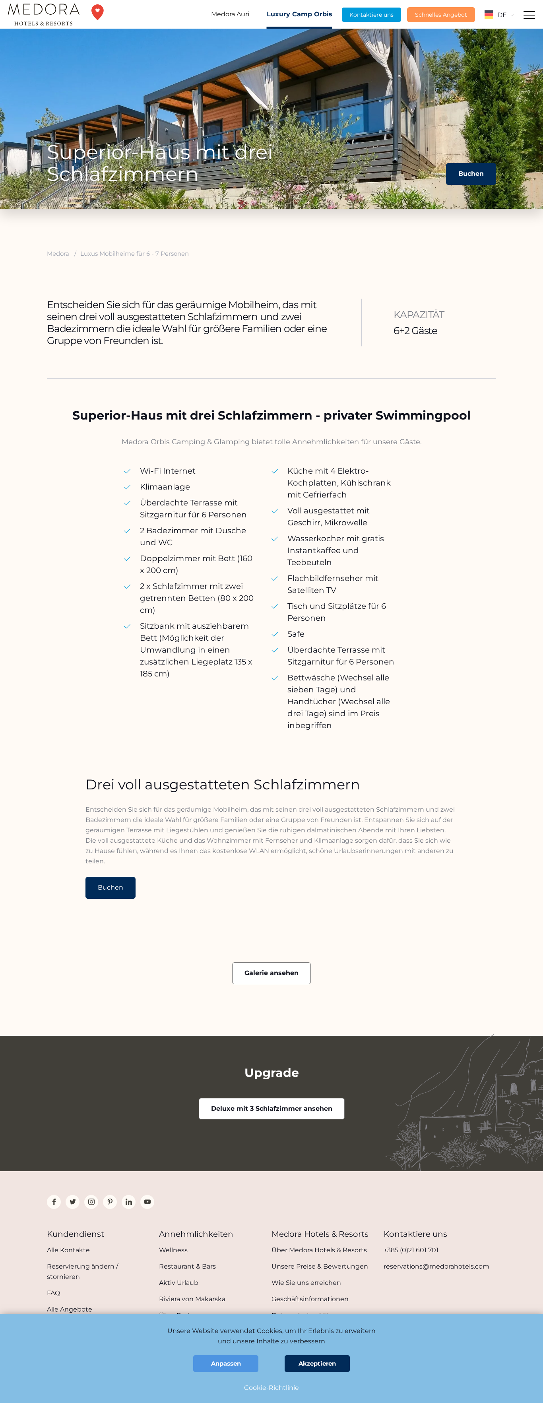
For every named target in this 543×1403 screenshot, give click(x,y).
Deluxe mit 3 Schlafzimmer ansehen (271, 1108)
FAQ (53, 1293)
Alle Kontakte (68, 1250)
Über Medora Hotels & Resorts (319, 1250)
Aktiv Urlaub (178, 1282)
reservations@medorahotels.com (436, 1266)
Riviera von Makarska (192, 1299)
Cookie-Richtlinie (271, 1387)
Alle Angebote (69, 1309)
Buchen (471, 173)
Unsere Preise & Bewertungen (320, 1266)
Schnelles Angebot (441, 14)
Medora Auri (230, 14)
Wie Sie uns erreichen (306, 1282)
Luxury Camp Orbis (299, 14)
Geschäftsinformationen (310, 1299)
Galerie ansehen (271, 973)
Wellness (173, 1250)
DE (502, 15)
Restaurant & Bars (187, 1266)
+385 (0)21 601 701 (411, 1250)
